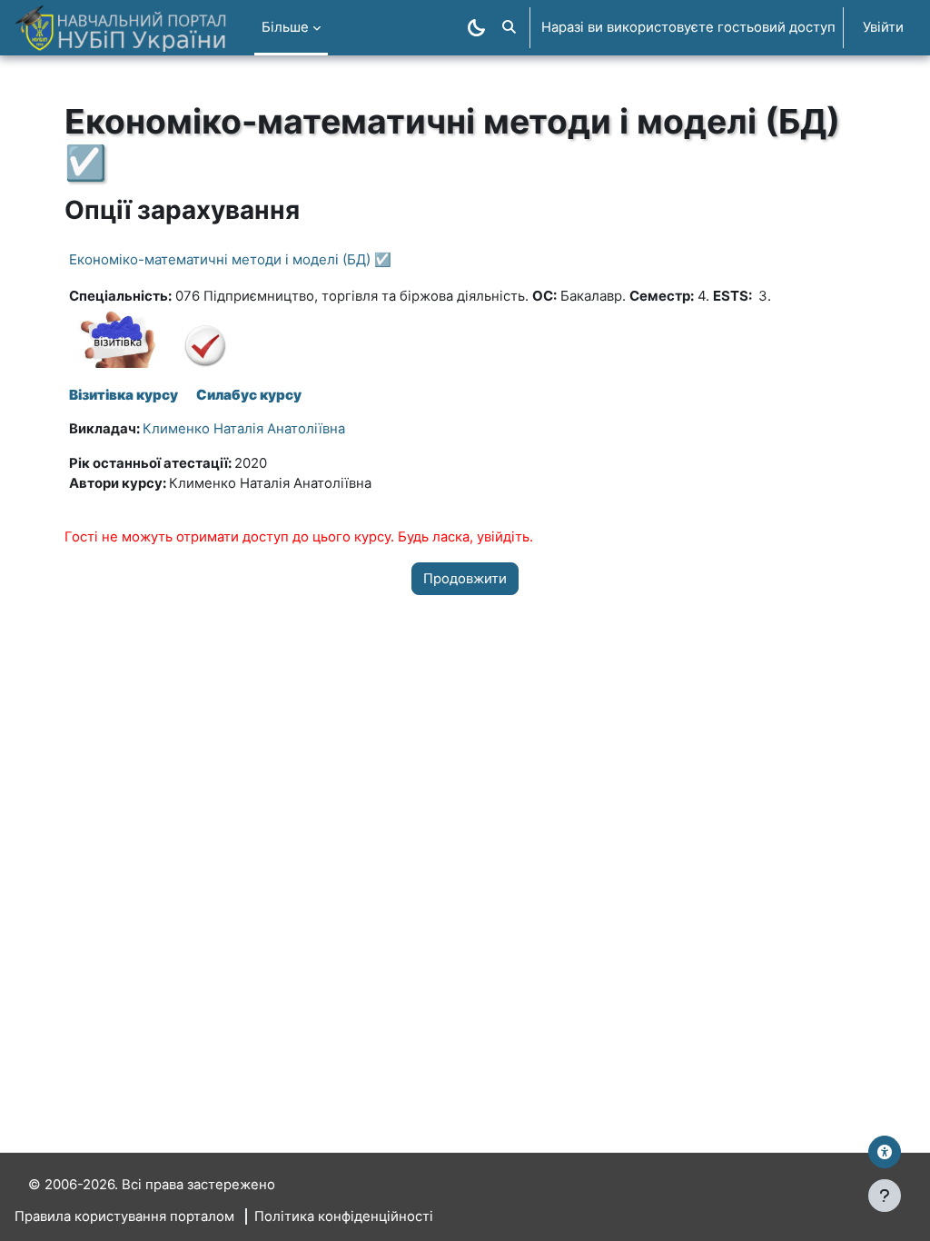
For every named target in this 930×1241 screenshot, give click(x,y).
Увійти (883, 27)
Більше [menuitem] (285, 27)
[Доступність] (884, 1152)
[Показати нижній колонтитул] (884, 1195)
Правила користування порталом (124, 1216)
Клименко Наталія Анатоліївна (244, 429)
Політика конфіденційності (343, 1216)
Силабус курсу (249, 394)
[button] (509, 27)
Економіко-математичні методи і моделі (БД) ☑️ (230, 259)
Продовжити (465, 579)
